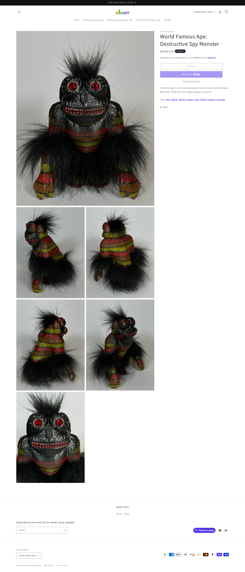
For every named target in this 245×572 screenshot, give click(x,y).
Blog (127, 514)
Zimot (24, 565)
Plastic (174, 99)
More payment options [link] (191, 81)
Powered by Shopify (34, 565)
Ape (168, 99)
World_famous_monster (212, 99)
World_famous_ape (189, 99)
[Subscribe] (64, 530)
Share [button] (165, 107)
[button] (19, 12)
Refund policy (49, 565)
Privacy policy (62, 565)
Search (119, 514)
